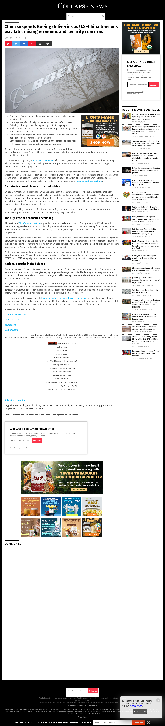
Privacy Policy (82, 717)
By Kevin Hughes (146, 332)
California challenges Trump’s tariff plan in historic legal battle (145, 208)
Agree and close (140, 711)
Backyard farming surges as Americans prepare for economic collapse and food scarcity (145, 219)
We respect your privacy (69, 702)
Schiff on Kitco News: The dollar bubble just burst (145, 291)
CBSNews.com (11, 330)
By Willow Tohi (145, 122)
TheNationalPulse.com (15, 314)
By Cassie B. (145, 163)
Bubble (30, 405)
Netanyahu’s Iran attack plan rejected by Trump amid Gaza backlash (144, 258)
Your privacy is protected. (18, 448)
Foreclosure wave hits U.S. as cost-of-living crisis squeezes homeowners (144, 316)
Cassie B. (23, 38)
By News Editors (146, 295)
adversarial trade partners (89, 181)
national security (92, 405)
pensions (105, 405)
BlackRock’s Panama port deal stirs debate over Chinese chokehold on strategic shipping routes (145, 157)
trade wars (40, 408)
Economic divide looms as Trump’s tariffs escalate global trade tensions (146, 353)
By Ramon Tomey (146, 322)
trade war (29, 408)
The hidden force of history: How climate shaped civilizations (145, 328)
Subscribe (138, 722)
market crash (77, 405)
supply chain (11, 408)
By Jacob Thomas (146, 310)
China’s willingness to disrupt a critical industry (63, 298)
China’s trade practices (30, 223)
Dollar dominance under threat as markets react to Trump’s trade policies (146, 170)
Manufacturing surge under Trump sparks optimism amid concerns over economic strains (146, 116)
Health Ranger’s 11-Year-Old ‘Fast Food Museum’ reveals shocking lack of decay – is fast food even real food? (146, 244)
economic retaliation (43, 160)
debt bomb (64, 405)
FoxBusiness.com (13, 319)
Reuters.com (10, 325)
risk (113, 405)
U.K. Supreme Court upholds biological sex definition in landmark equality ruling (144, 231)
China (37, 405)
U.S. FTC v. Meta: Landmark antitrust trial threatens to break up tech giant (145, 182)
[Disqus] (62, 579)
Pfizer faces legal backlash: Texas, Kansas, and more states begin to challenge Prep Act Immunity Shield (146, 130)
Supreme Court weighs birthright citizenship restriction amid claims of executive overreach (146, 143)
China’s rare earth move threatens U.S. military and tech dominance (146, 269)
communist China (49, 405)
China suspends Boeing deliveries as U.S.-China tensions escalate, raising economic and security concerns (146, 340)
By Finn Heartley (146, 224)
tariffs (21, 408)
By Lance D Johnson (147, 136)
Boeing (23, 405)
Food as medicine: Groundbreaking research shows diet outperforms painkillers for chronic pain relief (145, 196)
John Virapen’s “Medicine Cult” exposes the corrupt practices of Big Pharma (145, 280)
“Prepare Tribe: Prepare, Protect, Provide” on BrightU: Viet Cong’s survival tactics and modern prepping (146, 303)
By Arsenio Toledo (147, 285)
